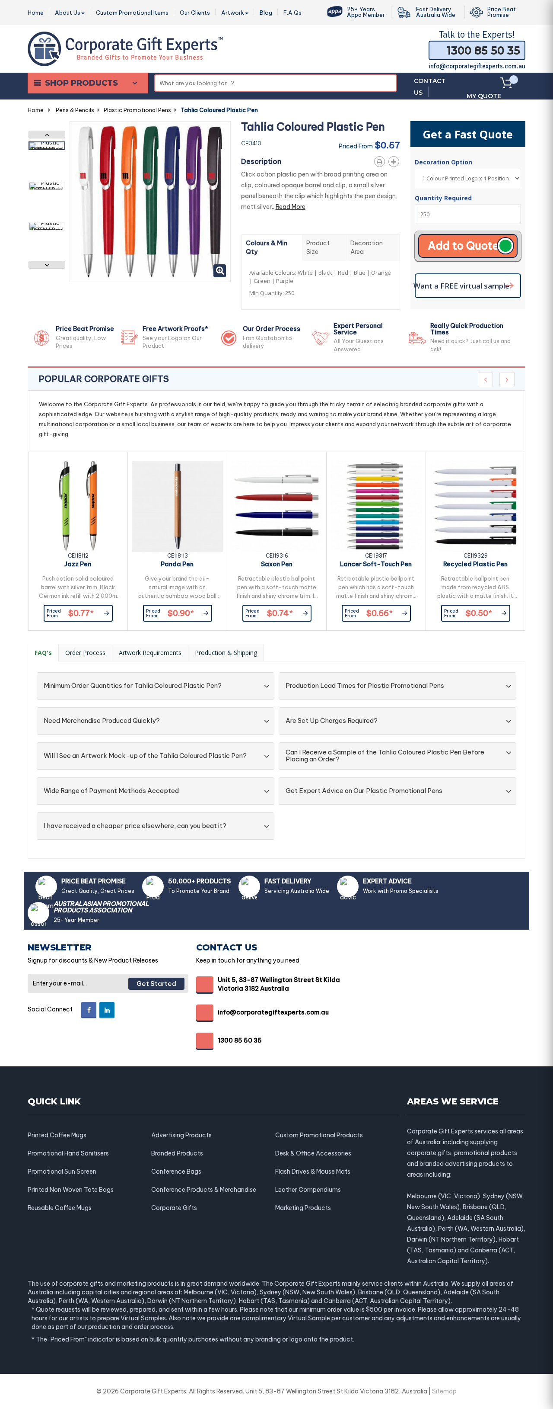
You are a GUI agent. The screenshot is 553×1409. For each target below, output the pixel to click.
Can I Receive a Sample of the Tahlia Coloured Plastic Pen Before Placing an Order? (385, 756)
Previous (47, 134)
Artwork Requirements (150, 652)
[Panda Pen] (177, 506)
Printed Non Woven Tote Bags (71, 1190)
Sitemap (444, 1391)
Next (47, 265)
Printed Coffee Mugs (57, 1135)
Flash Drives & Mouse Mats (312, 1171)
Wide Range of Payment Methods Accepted (111, 791)
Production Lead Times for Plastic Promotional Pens (365, 686)
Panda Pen (177, 564)
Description (261, 161)
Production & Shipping (226, 652)
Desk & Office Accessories (313, 1153)
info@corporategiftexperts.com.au (477, 66)
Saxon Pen (276, 564)
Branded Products (177, 1153)
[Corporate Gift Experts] (125, 48)
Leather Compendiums (308, 1190)
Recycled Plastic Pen (475, 564)
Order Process (85, 652)
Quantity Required (443, 198)
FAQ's (43, 652)
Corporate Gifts (174, 1208)
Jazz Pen (77, 564)
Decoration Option (444, 162)
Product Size (318, 247)
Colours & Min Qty (266, 247)
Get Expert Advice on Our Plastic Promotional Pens (364, 791)
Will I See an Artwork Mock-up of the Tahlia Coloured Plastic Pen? (145, 756)
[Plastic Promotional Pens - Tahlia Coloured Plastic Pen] (47, 145)
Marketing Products (303, 1208)
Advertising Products (181, 1135)
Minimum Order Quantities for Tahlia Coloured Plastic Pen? (133, 686)
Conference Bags (176, 1171)
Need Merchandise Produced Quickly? (102, 721)
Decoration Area (366, 247)
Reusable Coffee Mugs (60, 1208)
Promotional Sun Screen (62, 1171)
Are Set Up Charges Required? (332, 721)
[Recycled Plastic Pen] (475, 506)
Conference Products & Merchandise (203, 1190)
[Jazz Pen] (78, 506)
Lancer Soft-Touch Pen (376, 564)
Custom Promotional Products (319, 1135)
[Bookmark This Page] (395, 160)
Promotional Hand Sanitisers (68, 1153)
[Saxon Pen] (276, 506)
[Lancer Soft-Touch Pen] (376, 506)
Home (36, 109)
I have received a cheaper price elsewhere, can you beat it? (135, 826)
